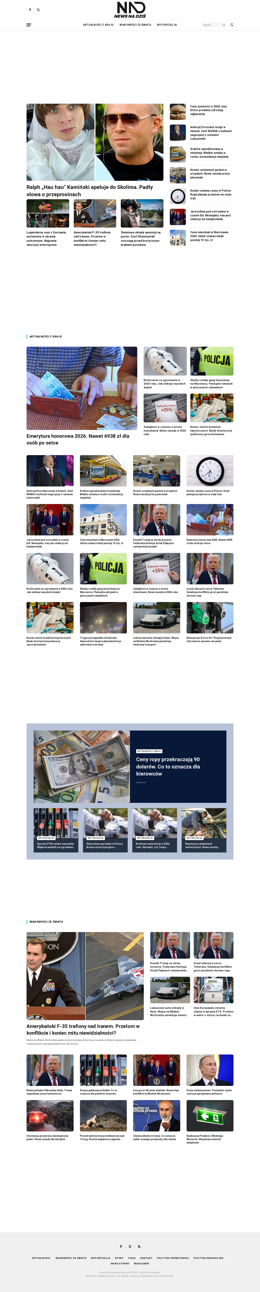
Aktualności (41, 1258)
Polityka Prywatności (173, 1258)
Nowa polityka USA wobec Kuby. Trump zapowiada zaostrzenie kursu (49, 1092)
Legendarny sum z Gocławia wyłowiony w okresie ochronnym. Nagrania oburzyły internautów (46, 238)
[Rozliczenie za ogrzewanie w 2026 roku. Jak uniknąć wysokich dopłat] (165, 361)
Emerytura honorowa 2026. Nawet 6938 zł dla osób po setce (78, 439)
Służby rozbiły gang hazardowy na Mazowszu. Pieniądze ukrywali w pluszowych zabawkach (211, 384)
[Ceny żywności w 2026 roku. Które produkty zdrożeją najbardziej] (178, 112)
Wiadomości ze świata (135, 24)
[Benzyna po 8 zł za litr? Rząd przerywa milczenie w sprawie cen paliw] (210, 617)
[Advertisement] (130, 64)
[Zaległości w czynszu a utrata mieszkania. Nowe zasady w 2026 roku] (165, 408)
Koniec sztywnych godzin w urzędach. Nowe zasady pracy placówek (210, 173)
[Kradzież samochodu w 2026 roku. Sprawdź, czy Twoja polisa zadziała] (154, 823)
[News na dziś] (130, 9)
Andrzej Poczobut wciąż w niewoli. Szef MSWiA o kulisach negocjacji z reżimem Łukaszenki (211, 133)
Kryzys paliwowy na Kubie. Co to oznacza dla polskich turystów (98, 1092)
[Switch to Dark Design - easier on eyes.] (231, 24)
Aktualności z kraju (98, 24)
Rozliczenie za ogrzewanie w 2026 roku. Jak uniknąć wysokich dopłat (165, 384)
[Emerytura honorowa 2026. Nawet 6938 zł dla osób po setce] (82, 388)
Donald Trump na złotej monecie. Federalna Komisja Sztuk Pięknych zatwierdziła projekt (153, 543)
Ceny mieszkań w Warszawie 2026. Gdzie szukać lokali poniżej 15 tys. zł (209, 236)
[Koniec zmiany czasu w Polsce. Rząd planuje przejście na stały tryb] (178, 196)
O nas (132, 1258)
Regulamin (141, 1263)
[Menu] (29, 25)
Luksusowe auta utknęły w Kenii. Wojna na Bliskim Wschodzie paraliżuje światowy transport (156, 641)
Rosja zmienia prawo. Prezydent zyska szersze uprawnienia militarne (209, 1092)
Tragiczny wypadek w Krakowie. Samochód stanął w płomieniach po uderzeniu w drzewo (100, 641)
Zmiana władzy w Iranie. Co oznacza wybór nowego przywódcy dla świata (154, 1137)
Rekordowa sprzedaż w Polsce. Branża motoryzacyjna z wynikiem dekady (104, 845)
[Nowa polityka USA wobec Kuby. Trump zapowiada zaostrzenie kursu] (50, 1070)
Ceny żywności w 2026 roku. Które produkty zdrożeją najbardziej (208, 110)
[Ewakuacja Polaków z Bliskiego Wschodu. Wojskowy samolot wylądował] (210, 1115)
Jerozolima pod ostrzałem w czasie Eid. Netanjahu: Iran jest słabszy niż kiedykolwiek (210, 215)
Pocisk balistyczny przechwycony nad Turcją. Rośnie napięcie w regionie (102, 1137)
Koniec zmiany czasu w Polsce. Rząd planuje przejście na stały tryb (211, 194)
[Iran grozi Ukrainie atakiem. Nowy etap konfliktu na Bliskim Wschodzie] (156, 1070)
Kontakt (146, 1258)
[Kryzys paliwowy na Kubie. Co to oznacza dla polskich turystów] (103, 1070)
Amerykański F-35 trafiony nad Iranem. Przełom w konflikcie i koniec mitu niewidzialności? (92, 238)
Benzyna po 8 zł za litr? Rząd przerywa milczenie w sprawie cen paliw (209, 639)
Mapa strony (120, 1263)
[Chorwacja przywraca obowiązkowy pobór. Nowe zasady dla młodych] (50, 1115)
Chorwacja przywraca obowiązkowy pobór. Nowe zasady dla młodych (47, 1137)
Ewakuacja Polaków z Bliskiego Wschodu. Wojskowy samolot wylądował (205, 1139)
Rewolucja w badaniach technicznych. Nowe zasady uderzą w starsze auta (201, 845)
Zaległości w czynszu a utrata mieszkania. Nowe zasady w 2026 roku (165, 430)
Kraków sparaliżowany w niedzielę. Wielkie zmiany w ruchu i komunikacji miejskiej (209, 153)
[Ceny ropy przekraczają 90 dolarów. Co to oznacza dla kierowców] (82, 767)
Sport (119, 1258)
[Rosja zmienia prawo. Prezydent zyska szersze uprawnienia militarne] (210, 1070)
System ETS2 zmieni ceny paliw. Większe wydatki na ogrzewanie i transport (55, 845)
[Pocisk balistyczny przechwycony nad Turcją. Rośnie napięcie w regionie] (103, 1115)
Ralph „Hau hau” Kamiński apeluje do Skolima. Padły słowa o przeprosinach (90, 190)
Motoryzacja (167, 24)
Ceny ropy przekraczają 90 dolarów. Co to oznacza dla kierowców (168, 766)
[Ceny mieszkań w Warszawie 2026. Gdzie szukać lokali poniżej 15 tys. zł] (178, 238)
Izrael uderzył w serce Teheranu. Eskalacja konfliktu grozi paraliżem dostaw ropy (207, 592)
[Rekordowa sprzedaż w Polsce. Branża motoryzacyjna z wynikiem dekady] (105, 823)
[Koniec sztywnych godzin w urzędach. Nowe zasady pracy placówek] (178, 175)
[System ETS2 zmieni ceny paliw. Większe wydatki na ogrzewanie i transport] (56, 823)
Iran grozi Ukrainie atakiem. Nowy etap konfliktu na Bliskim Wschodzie (156, 1092)
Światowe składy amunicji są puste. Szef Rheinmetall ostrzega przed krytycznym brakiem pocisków (140, 238)
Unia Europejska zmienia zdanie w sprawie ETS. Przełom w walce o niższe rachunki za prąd (213, 1011)
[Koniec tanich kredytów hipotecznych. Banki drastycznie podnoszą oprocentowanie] (211, 408)
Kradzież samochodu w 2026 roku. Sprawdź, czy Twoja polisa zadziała (152, 845)
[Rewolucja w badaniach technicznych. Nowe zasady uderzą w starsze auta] (204, 823)
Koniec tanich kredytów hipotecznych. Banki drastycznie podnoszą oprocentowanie (211, 430)
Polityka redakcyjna (208, 1258)
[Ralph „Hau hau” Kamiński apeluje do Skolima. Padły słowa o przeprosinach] (95, 142)
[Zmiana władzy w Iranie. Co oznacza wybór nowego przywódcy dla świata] (156, 1115)
